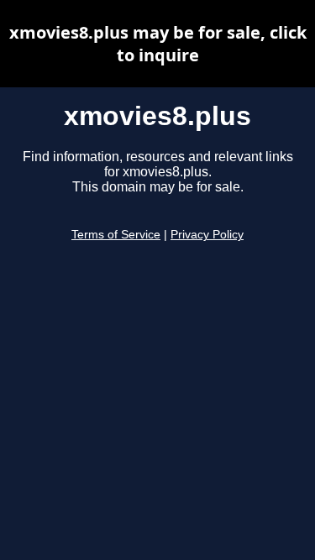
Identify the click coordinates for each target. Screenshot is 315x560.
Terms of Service (115, 234)
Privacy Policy (207, 234)
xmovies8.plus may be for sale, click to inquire (158, 43)
